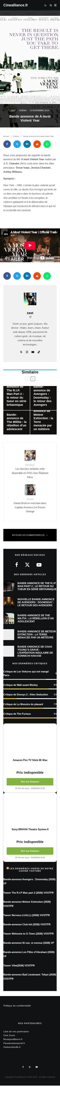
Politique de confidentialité (17, 1005)
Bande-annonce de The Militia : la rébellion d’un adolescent (36, 618)
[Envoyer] (37, 144)
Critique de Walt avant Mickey (20, 684)
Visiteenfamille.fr (12, 1047)
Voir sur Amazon (30, 781)
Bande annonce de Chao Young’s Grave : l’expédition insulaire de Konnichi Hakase (35, 651)
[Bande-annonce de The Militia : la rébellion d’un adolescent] (16, 422)
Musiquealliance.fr (12, 1039)
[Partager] (7, 144)
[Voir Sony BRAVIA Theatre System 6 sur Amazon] (30, 810)
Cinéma (23, 110)
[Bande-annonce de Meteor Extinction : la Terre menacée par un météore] (43, 422)
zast (13, 110)
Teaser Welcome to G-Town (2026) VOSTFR (28, 933)
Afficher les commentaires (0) (28, 535)
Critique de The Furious (17, 713)
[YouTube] (36, 1067)
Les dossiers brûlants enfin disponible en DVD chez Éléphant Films (30, 471)
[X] (29, 1067)
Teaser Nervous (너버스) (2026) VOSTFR (26, 915)
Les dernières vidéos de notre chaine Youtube (31, 869)
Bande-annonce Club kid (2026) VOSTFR (26, 924)
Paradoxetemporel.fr (14, 1043)
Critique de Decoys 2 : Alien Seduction (25, 694)
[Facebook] (23, 1067)
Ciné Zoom (9, 1035)
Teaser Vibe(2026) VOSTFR (19, 965)
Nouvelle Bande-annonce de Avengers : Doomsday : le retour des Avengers (36, 602)
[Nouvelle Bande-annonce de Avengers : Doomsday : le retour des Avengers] (43, 398)
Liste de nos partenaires (16, 1031)
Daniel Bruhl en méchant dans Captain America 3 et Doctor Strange (30, 505)
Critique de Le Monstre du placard (23, 704)
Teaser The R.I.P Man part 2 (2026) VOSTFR (28, 892)
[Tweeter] (17, 144)
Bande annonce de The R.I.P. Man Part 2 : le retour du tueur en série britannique (37, 586)
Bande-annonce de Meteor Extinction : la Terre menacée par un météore (37, 634)
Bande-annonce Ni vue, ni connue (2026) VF (28, 942)
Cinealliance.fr (15, 5)
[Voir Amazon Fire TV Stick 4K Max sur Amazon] (30, 741)
